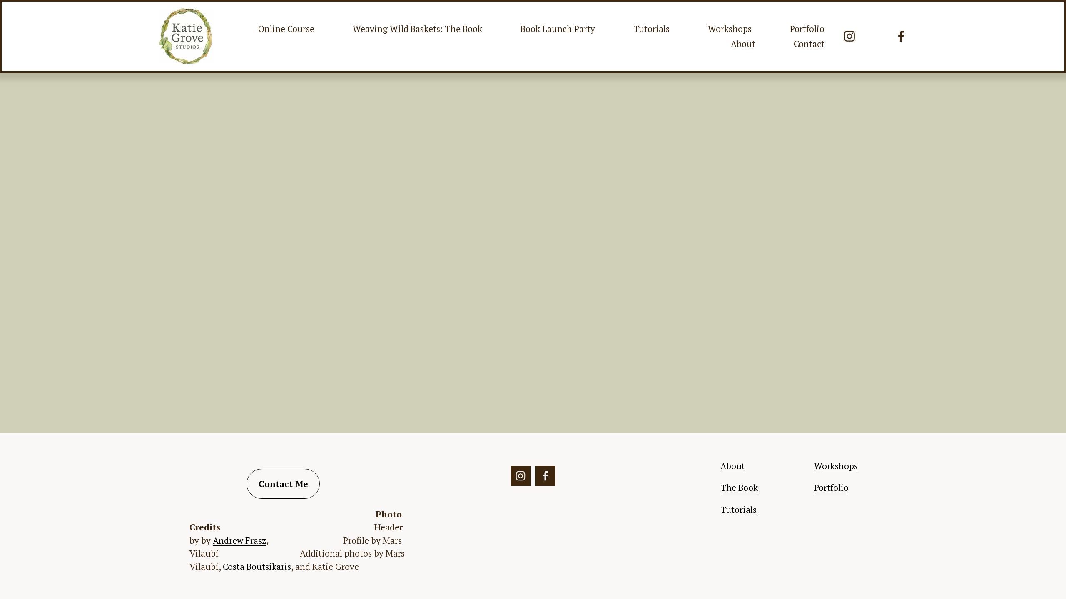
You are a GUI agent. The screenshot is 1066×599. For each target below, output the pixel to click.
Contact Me (283, 484)
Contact (809, 44)
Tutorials (651, 29)
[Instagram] (849, 36)
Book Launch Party (558, 29)
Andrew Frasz (239, 540)
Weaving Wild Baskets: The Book (417, 29)
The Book (739, 487)
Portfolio (807, 29)
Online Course (286, 29)
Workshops (730, 29)
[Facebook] (901, 36)
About (743, 44)
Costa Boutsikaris (257, 566)
